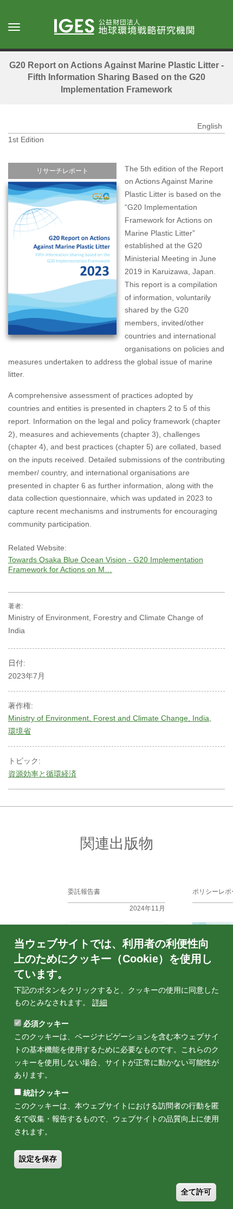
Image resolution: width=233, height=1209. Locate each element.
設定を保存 (38, 1158)
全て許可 (196, 1191)
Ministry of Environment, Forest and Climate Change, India (108, 718)
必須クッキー (46, 1023)
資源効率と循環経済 (42, 773)
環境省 (19, 731)
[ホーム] (129, 27)
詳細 (99, 1002)
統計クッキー (46, 1092)
